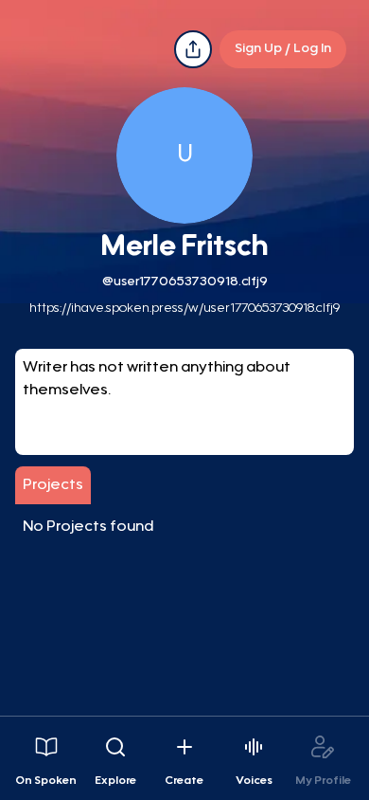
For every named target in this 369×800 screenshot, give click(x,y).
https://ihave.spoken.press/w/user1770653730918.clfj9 (184, 309)
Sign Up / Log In (283, 49)
